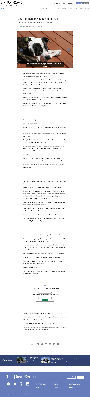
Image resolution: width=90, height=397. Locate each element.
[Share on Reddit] (54, 344)
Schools (54, 8)
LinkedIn (45, 290)
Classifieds (56, 387)
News (40, 26)
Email (45, 296)
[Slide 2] (46, 66)
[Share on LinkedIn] (46, 344)
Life (76, 8)
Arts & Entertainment (63, 8)
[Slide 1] (44, 66)
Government (39, 383)
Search (64, 3)
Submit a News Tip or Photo (75, 384)
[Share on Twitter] (42, 344)
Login (87, 3)
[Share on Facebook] (38, 344)
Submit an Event (72, 386)
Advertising (71, 387)
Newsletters (71, 3)
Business (71, 8)
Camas (42, 8)
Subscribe (80, 3)
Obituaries (81, 8)
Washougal (48, 8)
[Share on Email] (58, 344)
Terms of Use (53, 394)
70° (3, 8)
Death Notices (57, 386)
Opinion (87, 8)
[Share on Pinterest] (50, 344)
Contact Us (71, 383)
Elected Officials (57, 389)
